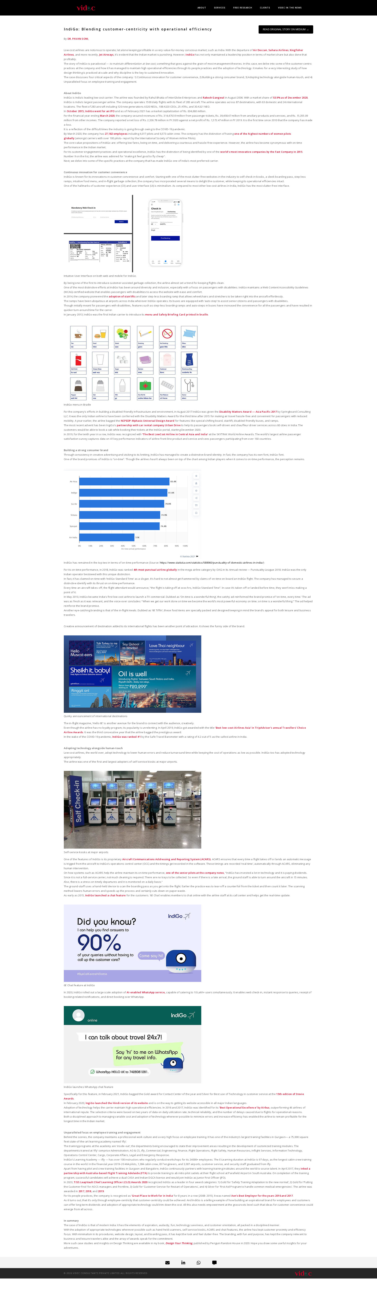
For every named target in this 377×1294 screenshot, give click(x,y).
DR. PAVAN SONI (78, 38)
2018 (88, 1191)
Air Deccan (260, 50)
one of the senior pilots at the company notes (195, 873)
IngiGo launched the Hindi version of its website (117, 1103)
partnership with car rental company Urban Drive (149, 425)
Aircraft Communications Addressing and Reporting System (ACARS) (166, 859)
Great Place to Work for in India (152, 1195)
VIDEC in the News (290, 7)
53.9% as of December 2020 (290, 97)
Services (219, 7)
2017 (81, 1191)
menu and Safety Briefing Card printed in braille (176, 314)
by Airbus (244, 1107)
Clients (265, 7)
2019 (101, 1191)
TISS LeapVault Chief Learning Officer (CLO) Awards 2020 (110, 1182)
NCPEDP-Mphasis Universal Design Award (148, 420)
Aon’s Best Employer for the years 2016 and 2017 (262, 1195)
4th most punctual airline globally (155, 569)
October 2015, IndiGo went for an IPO (90, 111)
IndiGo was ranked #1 (126, 736)
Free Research (242, 7)
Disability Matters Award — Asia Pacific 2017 (248, 411)
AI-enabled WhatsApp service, (146, 992)
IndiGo (190, 54)
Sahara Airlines (278, 50)
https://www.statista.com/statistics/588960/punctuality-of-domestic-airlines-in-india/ (212, 562)
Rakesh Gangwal (213, 97)
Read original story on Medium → (286, 29)
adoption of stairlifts (122, 296)
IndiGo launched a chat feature (105, 895)
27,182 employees (116, 133)
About (202, 7)
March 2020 (107, 115)
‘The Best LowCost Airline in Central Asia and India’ (175, 434)
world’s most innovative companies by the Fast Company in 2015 (261, 152)
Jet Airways (106, 54)
